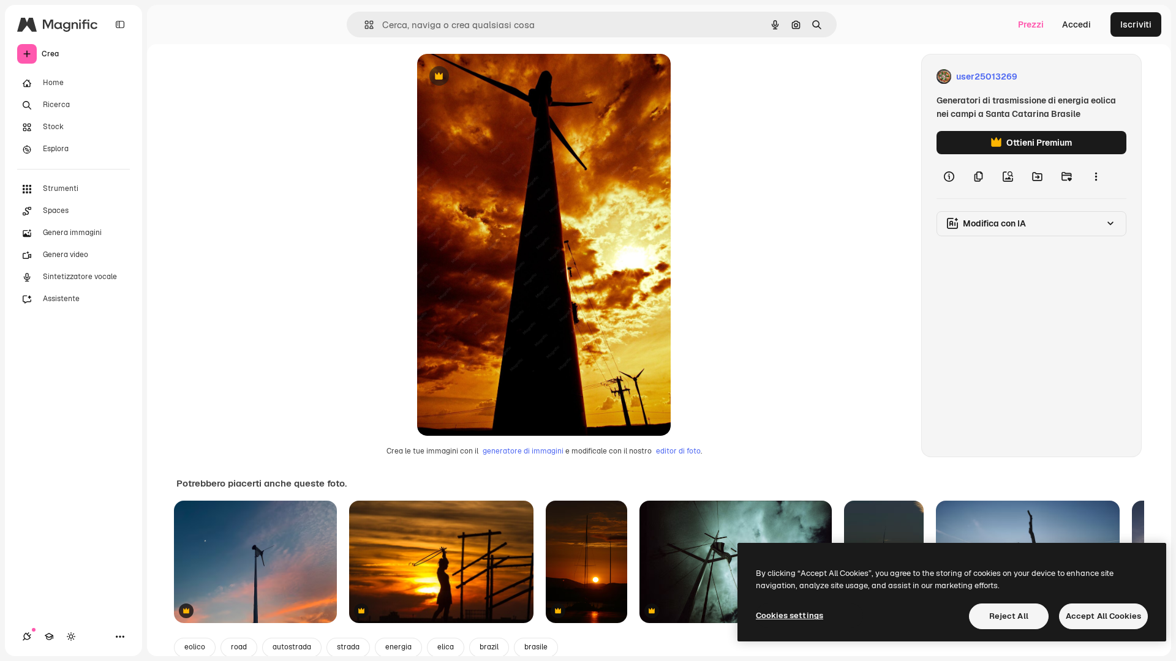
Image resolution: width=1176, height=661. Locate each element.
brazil (489, 647)
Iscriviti (1136, 24)
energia (398, 647)
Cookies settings (789, 615)
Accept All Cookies (1103, 616)
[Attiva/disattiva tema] (71, 636)
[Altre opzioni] (1096, 176)
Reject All (1008, 616)
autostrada (292, 647)
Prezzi (1031, 24)
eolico (194, 647)
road (239, 647)
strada (348, 647)
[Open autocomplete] (364, 24)
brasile (536, 647)
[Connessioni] (27, 636)
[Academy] (49, 636)
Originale (498, 77)
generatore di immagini (523, 451)
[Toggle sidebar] (120, 24)
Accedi (1076, 24)
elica (445, 647)
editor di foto (678, 451)
